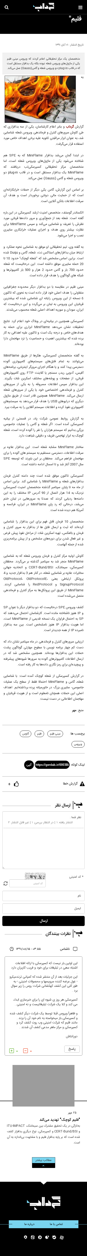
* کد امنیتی (76, 877)
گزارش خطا (70, 784)
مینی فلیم (55, 733)
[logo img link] (43, 7)
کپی (29, 765)
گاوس (25, 733)
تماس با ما (56, 1224)
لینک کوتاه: (78, 765)
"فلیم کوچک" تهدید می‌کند (59, 1120)
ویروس (78, 744)
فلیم (39, 733)
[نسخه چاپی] (5, 44)
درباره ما (29, 1224)
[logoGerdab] (43, 1203)
